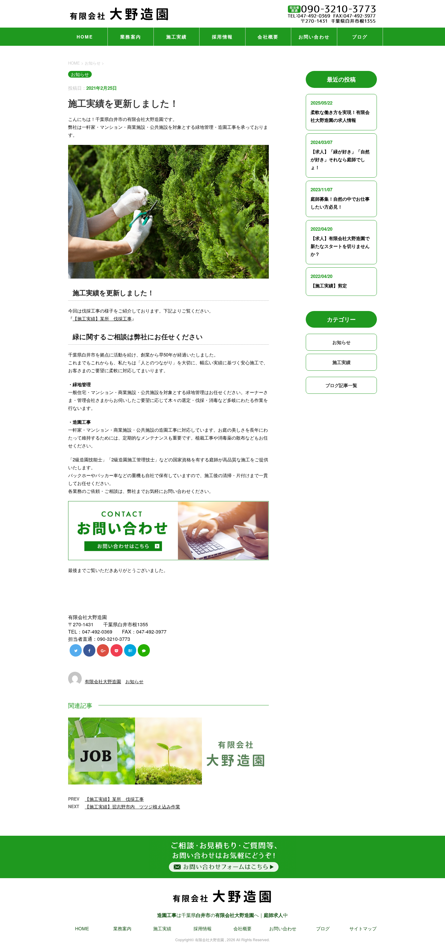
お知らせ (134, 681)
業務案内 (130, 36)
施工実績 (176, 36)
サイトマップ (363, 928)
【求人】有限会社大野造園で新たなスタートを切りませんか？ (340, 246)
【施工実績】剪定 (329, 285)
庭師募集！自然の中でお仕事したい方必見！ (340, 203)
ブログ (360, 36)
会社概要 (268, 36)
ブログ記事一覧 (341, 385)
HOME (85, 36)
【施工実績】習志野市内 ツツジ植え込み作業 (132, 806)
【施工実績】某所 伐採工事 (102, 318)
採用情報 (222, 36)
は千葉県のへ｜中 (222, 915)
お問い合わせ (314, 36)
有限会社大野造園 (103, 681)
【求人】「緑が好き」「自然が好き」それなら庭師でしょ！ (340, 159)
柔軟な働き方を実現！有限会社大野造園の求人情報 (340, 116)
